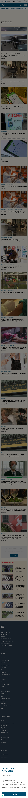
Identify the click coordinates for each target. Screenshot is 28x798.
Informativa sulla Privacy (15, 786)
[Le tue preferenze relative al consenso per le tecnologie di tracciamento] (2, 795)
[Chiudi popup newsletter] (24, 766)
